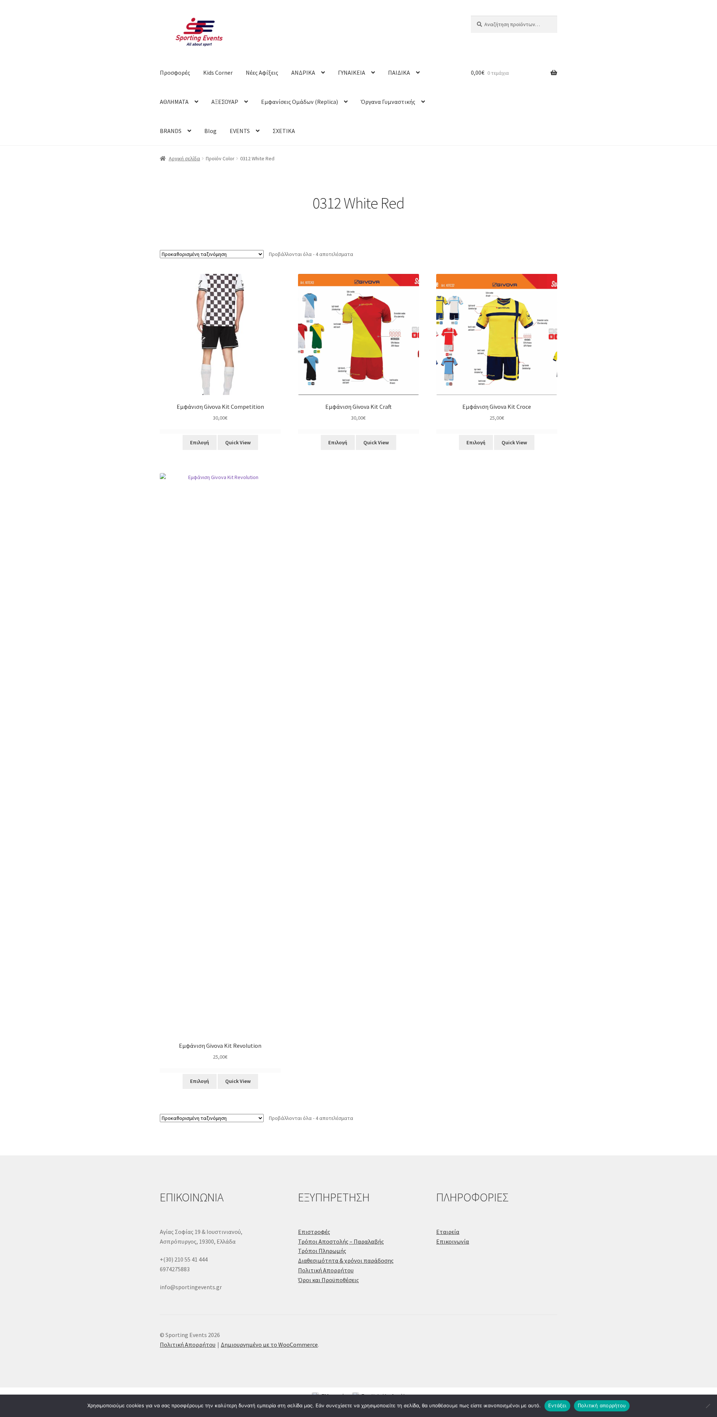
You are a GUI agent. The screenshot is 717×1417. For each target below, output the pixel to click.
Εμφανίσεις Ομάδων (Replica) (299, 101)
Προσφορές (175, 72)
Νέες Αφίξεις (262, 72)
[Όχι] (707, 1406)
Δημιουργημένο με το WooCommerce (269, 1344)
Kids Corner (218, 72)
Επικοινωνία (452, 1241)
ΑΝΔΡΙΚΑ (303, 72)
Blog (210, 131)
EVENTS (240, 131)
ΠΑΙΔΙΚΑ (399, 72)
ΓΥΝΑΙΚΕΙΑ (351, 72)
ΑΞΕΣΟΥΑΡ (224, 101)
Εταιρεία (447, 1231)
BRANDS (170, 131)
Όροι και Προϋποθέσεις (328, 1280)
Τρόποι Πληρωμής (322, 1250)
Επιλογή (199, 442)
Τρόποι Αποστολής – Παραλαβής (341, 1241)
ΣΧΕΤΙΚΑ (284, 131)
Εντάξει (557, 1405)
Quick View (238, 442)
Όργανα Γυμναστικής (388, 101)
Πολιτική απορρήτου (602, 1405)
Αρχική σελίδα (184, 158)
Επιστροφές (314, 1231)
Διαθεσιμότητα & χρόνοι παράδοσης (346, 1260)
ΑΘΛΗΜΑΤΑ (174, 101)
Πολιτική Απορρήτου (326, 1270)
